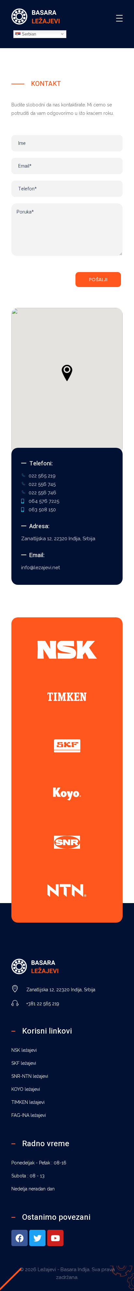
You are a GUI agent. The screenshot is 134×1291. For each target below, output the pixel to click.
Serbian (28, 33)
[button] (67, 373)
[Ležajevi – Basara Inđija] (35, 17)
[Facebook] (19, 1238)
